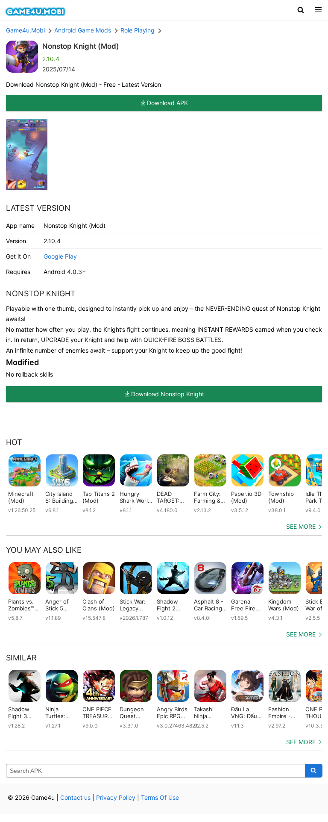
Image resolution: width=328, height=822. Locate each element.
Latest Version (38, 207)
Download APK (167, 102)
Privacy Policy (115, 797)
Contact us (75, 797)
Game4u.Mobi (25, 30)
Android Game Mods (82, 30)
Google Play (60, 256)
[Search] (313, 771)
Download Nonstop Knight (167, 394)
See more (301, 526)
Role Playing (137, 30)
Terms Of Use (160, 797)
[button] (301, 10)
